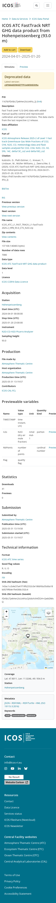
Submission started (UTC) (15, 533)
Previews (7, 493)
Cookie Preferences (15, 887)
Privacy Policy (12, 881)
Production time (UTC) (14, 377)
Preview (24, 66)
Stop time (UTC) (10, 318)
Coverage (9, 674)
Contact (9, 801)
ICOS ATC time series (13, 559)
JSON (7, 703)
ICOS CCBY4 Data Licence (15, 281)
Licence (6, 277)
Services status (13, 813)
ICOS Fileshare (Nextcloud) (19, 820)
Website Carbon (15, 782)
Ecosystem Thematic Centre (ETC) (24, 849)
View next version (11, 215)
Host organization (11, 368)
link (39, 101)
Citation (6, 155)
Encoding (7, 572)
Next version (9, 211)
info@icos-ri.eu (13, 762)
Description (8, 106)
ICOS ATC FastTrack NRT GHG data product (24, 263)
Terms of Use (12, 875)
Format (6, 554)
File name (7, 220)
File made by (9, 359)
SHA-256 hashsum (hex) (14, 581)
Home (5, 18)
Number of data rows (13, 250)
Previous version (11, 202)
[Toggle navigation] (48, 5)
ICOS (4, 129)
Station (6, 300)
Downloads (8, 484)
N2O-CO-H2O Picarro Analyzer (17, 331)
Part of (5, 133)
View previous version (13, 206)
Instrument (8, 327)
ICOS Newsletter (13, 826)
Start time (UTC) (10, 309)
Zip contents (8, 232)
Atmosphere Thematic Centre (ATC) (25, 843)
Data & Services (20, 18)
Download (25, 49)
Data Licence (11, 807)
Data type (7, 259)
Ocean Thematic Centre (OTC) (21, 855)
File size (6, 241)
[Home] (11, 5)
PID (4, 97)
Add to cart (9, 49)
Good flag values (11, 563)
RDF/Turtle (29, 703)
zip (3, 577)
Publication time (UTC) (14, 524)
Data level (7, 268)
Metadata (10, 698)
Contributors (9, 386)
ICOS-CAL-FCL (9, 390)
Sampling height (10, 336)
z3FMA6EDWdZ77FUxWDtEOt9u (21, 84)
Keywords (10, 710)
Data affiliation (10, 124)
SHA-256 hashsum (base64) (16, 594)
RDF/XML (17, 703)
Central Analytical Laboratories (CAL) (25, 861)
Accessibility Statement (17, 893)
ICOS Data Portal (40, 18)
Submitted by (9, 515)
